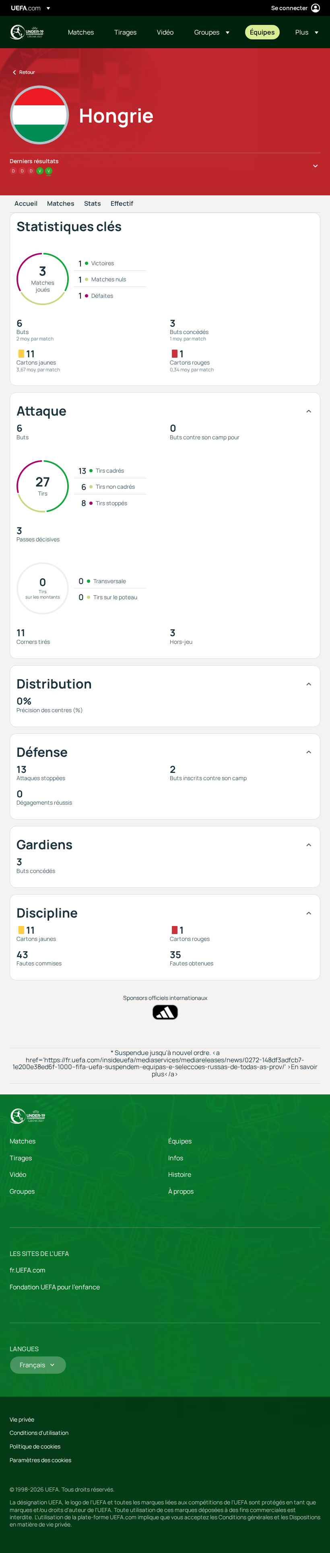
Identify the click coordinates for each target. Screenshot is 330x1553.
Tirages (21, 1157)
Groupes (22, 1191)
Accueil (25, 203)
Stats (92, 203)
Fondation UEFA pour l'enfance (55, 1287)
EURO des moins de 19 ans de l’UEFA (26, 32)
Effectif (122, 203)
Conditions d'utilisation (39, 1432)
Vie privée (22, 1419)
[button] (212, 32)
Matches (60, 203)
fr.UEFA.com (27, 1270)
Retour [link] (27, 72)
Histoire (179, 1174)
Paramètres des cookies (40, 1460)
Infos (175, 1157)
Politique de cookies (35, 1446)
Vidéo (18, 1174)
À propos (181, 1191)
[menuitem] (81, 32)
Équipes (180, 1141)
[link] (81, 32)
